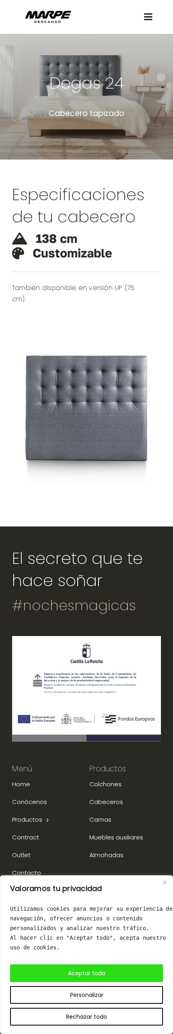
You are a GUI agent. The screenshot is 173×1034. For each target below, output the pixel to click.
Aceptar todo (86, 973)
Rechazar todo (86, 1017)
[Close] (164, 882)
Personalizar (86, 995)
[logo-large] (48, 13)
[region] (86, 954)
